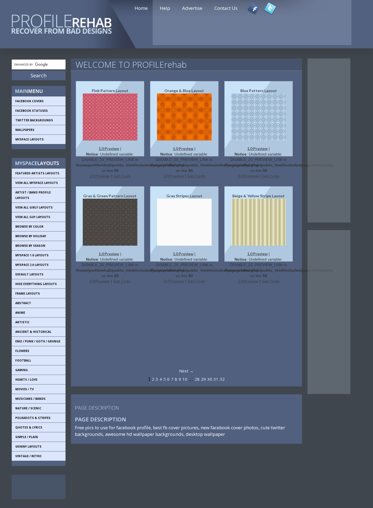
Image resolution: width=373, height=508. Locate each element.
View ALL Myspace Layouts (36, 183)
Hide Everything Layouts (36, 284)
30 (209, 379)
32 (222, 379)
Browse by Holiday (30, 236)
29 (203, 379)
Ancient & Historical (33, 332)
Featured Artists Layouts (37, 173)
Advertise (192, 8)
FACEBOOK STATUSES (31, 111)
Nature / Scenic (28, 408)
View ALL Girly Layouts (34, 207)
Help (165, 8)
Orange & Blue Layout (184, 90)
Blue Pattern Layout (258, 90)
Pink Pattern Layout (110, 90)
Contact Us (226, 8)
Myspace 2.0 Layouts (32, 265)
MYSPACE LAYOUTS (29, 139)
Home (141, 8)
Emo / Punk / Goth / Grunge (37, 341)
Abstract (23, 303)
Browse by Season (30, 246)
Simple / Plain (26, 437)
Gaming (21, 370)
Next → (186, 371)
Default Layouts (29, 274)
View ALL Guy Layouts (32, 217)
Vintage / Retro (28, 456)
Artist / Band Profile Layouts (33, 195)
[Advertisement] (36, 487)
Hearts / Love (26, 379)
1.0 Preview (109, 148)
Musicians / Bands (30, 399)
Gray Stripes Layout (184, 195)
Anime (20, 313)
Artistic (22, 322)
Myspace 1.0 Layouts (32, 255)
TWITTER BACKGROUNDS (34, 120)
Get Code (122, 176)
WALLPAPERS (24, 130)
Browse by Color (29, 226)
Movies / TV (24, 389)
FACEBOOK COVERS (29, 101)
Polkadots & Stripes (33, 418)
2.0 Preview (99, 176)
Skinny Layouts (28, 446)
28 (197, 379)
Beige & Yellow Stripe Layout (258, 195)
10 (184, 379)
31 (216, 379)
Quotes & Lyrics (28, 427)
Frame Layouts (27, 293)
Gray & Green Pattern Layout (110, 195)
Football (23, 360)
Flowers (22, 351)
